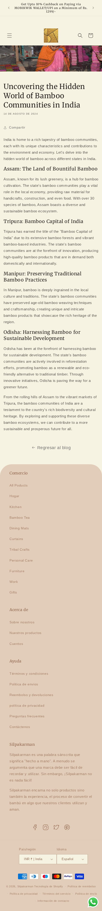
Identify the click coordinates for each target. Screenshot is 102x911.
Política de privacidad (24, 893)
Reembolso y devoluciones (31, 695)
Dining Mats (19, 528)
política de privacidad (26, 705)
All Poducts (18, 485)
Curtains (16, 539)
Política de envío (86, 893)
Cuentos (16, 644)
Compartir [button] (17, 127)
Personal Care (21, 560)
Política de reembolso (82, 886)
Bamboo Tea (19, 517)
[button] (9, 35)
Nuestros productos (25, 633)
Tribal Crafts (19, 549)
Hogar (14, 496)
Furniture (16, 571)
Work (13, 582)
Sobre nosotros (21, 622)
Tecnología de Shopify (48, 886)
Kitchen (15, 507)
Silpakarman (25, 886)
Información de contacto (53, 900)
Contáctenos (19, 727)
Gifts (13, 592)
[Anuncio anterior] (9, 8)
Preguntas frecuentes (27, 716)
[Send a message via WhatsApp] (93, 902)
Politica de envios (23, 684)
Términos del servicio (56, 893)
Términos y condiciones (28, 673)
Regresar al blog (54, 447)
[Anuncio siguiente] (93, 8)
